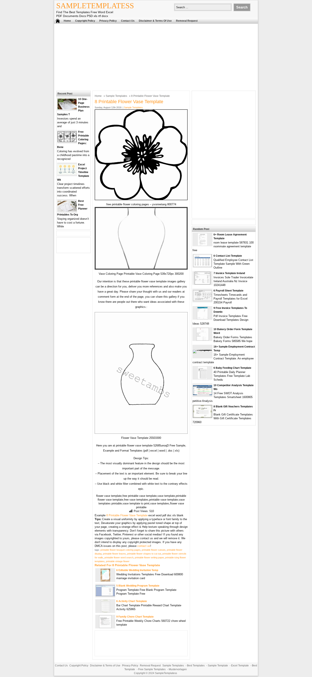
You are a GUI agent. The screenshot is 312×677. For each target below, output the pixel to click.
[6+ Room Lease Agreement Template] (202, 244)
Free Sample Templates (152, 669)
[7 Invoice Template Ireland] (202, 283)
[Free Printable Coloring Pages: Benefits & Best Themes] (67, 141)
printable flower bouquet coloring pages (120, 550)
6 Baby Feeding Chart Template (232, 367)
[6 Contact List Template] (202, 266)
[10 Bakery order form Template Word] (202, 339)
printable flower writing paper (149, 557)
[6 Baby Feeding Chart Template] (202, 378)
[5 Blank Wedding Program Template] (105, 595)
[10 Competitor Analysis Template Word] (202, 394)
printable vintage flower (117, 561)
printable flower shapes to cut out (144, 553)
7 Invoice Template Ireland (229, 273)
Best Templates (196, 665)
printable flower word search (119, 557)
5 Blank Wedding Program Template (137, 585)
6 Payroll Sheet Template (228, 290)
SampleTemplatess (95, 5)
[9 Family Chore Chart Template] (105, 627)
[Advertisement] (156, 56)
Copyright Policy (85, 20)
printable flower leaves (114, 553)
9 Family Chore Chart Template (135, 616)
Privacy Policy (108, 20)
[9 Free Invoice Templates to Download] (202, 318)
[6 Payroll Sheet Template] (202, 300)
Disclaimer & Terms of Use (155, 20)
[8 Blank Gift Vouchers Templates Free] (202, 416)
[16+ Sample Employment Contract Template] (202, 349)
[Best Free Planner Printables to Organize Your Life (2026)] (67, 210)
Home (67, 20)
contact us (143, 546)
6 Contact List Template (228, 255)
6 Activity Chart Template (131, 601)
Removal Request (187, 20)
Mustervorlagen (178, 669)
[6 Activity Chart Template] (105, 611)
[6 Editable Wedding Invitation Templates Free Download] (105, 580)
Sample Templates (116, 95)
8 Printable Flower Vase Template (127, 515)
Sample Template (218, 665)
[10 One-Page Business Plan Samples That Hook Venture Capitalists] (67, 108)
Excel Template (240, 665)
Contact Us (128, 20)
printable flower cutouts (154, 550)
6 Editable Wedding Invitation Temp (137, 570)
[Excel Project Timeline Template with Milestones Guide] (67, 173)
